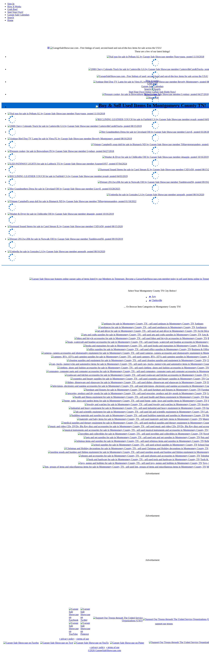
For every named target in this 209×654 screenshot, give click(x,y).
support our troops (164, 623)
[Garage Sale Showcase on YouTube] (74, 634)
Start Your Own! (15, 12)
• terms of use (82, 638)
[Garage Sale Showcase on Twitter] (85, 620)
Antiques (199, 323)
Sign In (10, 3)
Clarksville (157, 300)
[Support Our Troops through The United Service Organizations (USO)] (118, 620)
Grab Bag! (12, 9)
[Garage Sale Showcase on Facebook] (74, 620)
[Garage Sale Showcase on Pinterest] (85, 634)
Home (10, 20)
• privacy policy (67, 638)
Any (154, 296)
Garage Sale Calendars (18, 14)
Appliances (201, 327)
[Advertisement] (152, 495)
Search (10, 17)
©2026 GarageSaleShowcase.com (104, 650)
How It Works (14, 6)
